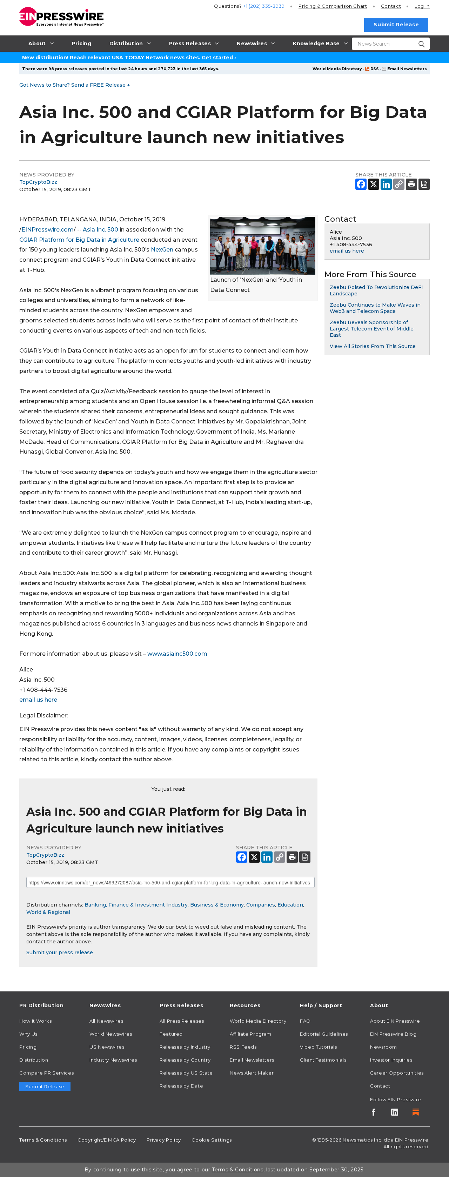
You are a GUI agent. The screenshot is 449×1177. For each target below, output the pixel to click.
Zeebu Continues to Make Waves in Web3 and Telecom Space (375, 308)
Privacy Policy (164, 1140)
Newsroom (383, 1047)
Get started (217, 57)
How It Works (35, 1021)
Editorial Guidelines (324, 1034)
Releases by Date (181, 1086)
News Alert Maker (252, 1073)
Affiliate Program (251, 1034)
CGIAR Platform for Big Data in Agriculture (79, 239)
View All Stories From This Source (373, 346)
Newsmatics (358, 1140)
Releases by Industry (185, 1047)
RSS (374, 68)
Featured (171, 1034)
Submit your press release (59, 952)
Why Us (28, 1034)
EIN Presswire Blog (393, 1034)
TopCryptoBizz (38, 182)
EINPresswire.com (47, 229)
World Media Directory (337, 68)
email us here (38, 699)
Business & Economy (217, 905)
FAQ (305, 1021)
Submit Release (396, 24)
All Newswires (106, 1021)
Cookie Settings (212, 1140)
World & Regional (48, 912)
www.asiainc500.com (177, 653)
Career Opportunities (397, 1073)
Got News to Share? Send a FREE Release (74, 85)
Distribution (33, 1060)
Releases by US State (186, 1073)
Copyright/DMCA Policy (107, 1140)
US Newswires (107, 1047)
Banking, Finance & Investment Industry (136, 905)
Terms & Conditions (43, 1140)
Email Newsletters (407, 68)
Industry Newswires (113, 1060)
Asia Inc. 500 (100, 229)
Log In (422, 6)
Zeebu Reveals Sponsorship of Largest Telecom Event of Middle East (372, 328)
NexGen (162, 249)
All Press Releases (182, 1021)
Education (290, 905)
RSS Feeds (243, 1047)
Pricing (333, 6)
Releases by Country (185, 1060)
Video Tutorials (318, 1047)
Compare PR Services (46, 1073)
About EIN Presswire (395, 1021)
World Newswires (110, 1034)
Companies (260, 905)
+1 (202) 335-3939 (264, 6)
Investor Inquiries (391, 1060)
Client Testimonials (323, 1060)
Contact (391, 6)
